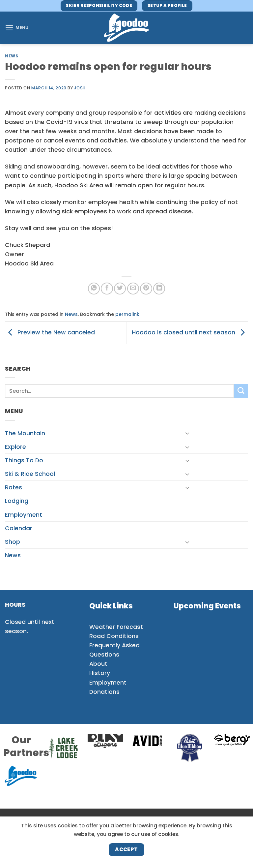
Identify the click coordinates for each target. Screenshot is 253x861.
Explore (15, 447)
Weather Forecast (116, 627)
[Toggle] (187, 433)
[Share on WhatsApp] (94, 288)
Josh (79, 88)
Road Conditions (114, 636)
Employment (23, 515)
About (98, 664)
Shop (12, 542)
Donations (104, 692)
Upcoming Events (207, 606)
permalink (127, 314)
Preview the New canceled (55, 332)
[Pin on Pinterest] (146, 288)
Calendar (18, 528)
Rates (13, 487)
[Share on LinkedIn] (159, 288)
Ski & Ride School (30, 474)
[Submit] (241, 391)
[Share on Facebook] (107, 288)
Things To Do (24, 460)
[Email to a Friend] (133, 288)
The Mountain (25, 433)
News (11, 56)
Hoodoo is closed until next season (184, 332)
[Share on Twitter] (120, 288)
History (99, 673)
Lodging (16, 501)
